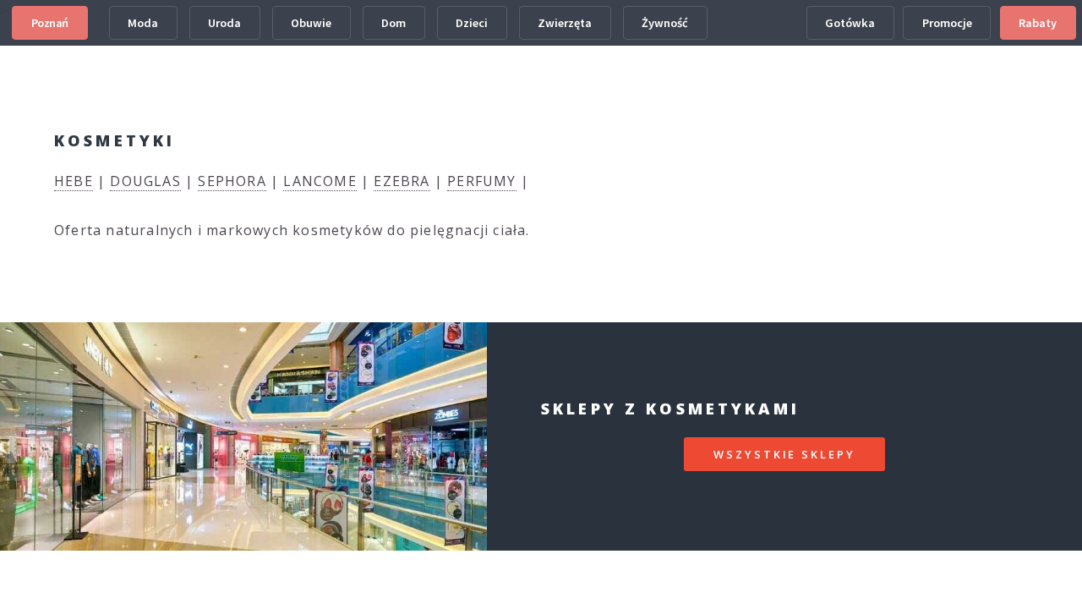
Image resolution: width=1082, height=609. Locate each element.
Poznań (49, 22)
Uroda (224, 22)
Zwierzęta (565, 22)
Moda (143, 22)
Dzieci (472, 22)
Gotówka (850, 22)
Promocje (947, 22)
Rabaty (1038, 22)
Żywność (665, 22)
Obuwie (311, 22)
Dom (393, 22)
